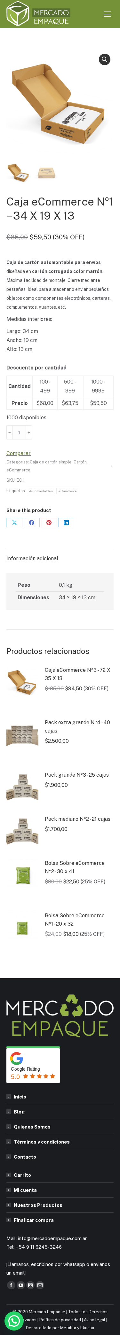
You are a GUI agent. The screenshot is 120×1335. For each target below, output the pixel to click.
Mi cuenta (25, 1190)
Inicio (20, 1096)
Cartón (80, 462)
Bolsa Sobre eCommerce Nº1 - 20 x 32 (75, 919)
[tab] (60, 555)
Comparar (18, 453)
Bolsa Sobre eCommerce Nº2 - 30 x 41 (75, 867)
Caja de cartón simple (51, 462)
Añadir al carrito (75, 432)
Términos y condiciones (42, 1142)
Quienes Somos (32, 1126)
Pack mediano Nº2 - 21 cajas (77, 819)
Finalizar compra (34, 1220)
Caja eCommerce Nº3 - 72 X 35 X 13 (77, 674)
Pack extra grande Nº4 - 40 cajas (77, 726)
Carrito (22, 1175)
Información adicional (32, 558)
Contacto (25, 1157)
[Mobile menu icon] (107, 14)
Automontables (41, 491)
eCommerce (18, 470)
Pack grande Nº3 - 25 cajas (77, 775)
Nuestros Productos (38, 1205)
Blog (19, 1111)
